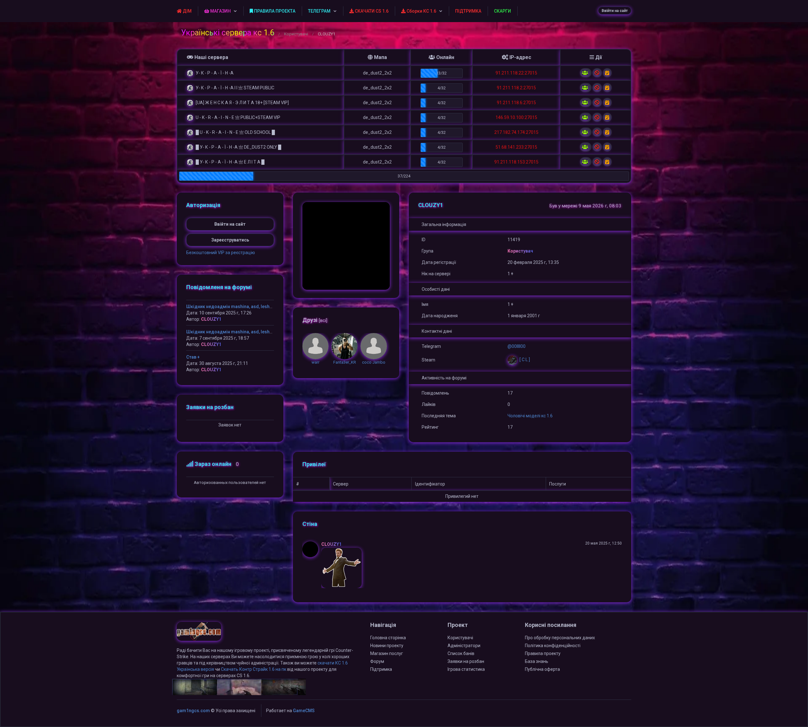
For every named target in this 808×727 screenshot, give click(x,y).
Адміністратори (464, 645)
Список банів (461, 653)
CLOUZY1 (331, 544)
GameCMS (304, 710)
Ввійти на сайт (615, 11)
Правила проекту (543, 653)
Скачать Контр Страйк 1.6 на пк (253, 669)
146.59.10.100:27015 (516, 117)
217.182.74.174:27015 (516, 132)
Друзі (314, 320)
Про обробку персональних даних (560, 637)
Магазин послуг (386, 653)
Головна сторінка (388, 637)
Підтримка (381, 669)
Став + (193, 357)
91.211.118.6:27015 (516, 102)
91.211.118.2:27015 (516, 87)
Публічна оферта (542, 669)
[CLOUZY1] (311, 549)
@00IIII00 (517, 346)
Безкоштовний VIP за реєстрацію (220, 252)
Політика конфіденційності (552, 645)
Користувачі (296, 34)
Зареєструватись (230, 239)
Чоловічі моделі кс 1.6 (530, 415)
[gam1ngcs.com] (199, 634)
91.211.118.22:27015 (516, 72)
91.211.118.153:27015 (516, 161)
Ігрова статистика (466, 669)
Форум (377, 661)
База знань (536, 661)
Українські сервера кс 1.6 (227, 32)
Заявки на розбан (466, 661)
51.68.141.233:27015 (516, 147)
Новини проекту (386, 645)
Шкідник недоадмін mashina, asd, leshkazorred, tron (242, 306)
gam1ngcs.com (193, 710)
